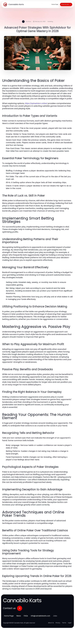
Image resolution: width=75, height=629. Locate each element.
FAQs (26, 616)
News (18, 616)
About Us (51, 623)
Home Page (9, 616)
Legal (69, 623)
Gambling (50, 21)
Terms (64, 623)
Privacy (58, 623)
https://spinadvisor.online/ (36, 103)
